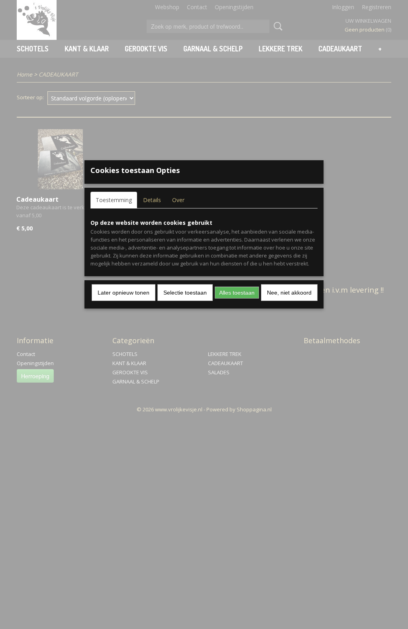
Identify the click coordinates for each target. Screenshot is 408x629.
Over (178, 200)
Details (152, 200)
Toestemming (114, 200)
